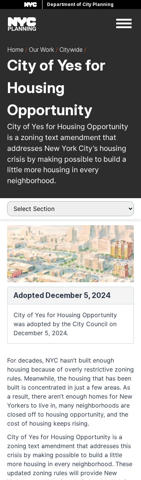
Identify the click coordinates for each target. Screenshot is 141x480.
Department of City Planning (80, 4)
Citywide (71, 49)
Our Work (41, 49)
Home (15, 49)
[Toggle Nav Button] (124, 24)
